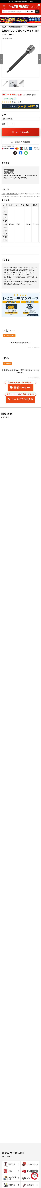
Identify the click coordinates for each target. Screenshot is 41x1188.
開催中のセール (20, 385)
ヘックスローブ (30, 196)
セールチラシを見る (20, 397)
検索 (37, 11)
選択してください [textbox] (8, 119)
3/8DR (22, 196)
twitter (15, 153)
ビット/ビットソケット (13, 196)
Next (39, 59)
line (26, 153)
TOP (3, 194)
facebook (20, 153)
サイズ (4, 115)
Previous (1, 59)
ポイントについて (15, 99)
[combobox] (20, 119)
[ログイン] (33, 7)
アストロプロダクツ (7, 38)
